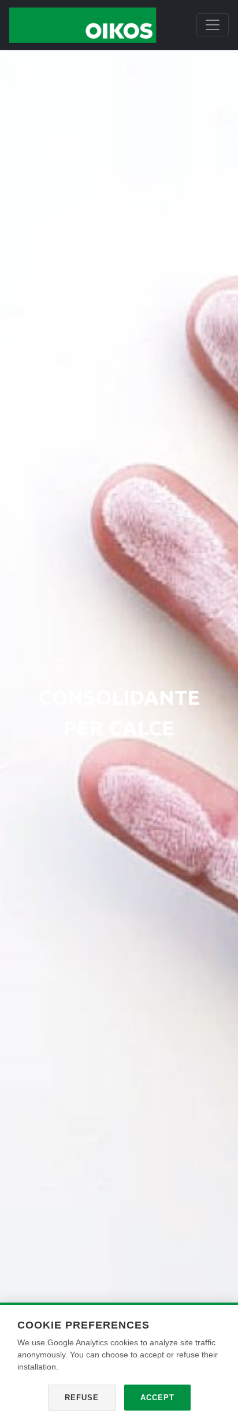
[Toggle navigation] (212, 24)
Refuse (82, 1397)
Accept (157, 1397)
